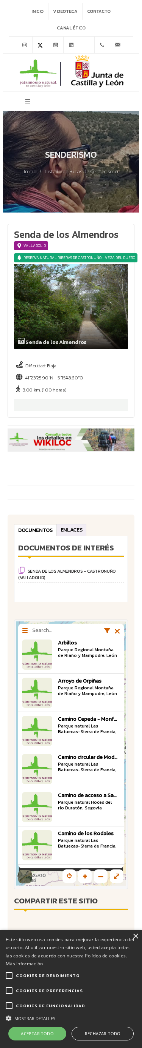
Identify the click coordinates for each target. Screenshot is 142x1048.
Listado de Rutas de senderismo (81, 172)
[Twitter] (40, 45)
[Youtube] (55, 45)
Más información (24, 963)
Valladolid (34, 245)
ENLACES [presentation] (72, 530)
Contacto (99, 11)
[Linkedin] (71, 45)
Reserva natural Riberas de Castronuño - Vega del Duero (79, 257)
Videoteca (65, 11)
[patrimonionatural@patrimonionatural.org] (117, 45)
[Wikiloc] (86, 45)
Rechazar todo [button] (103, 1033)
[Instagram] (24, 45)
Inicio (37, 11)
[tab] (35, 530)
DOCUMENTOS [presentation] (35, 530)
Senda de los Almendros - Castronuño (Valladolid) (67, 574)
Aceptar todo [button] (37, 1033)
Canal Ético (71, 28)
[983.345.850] (102, 45)
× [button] (135, 936)
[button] (71, 1017)
